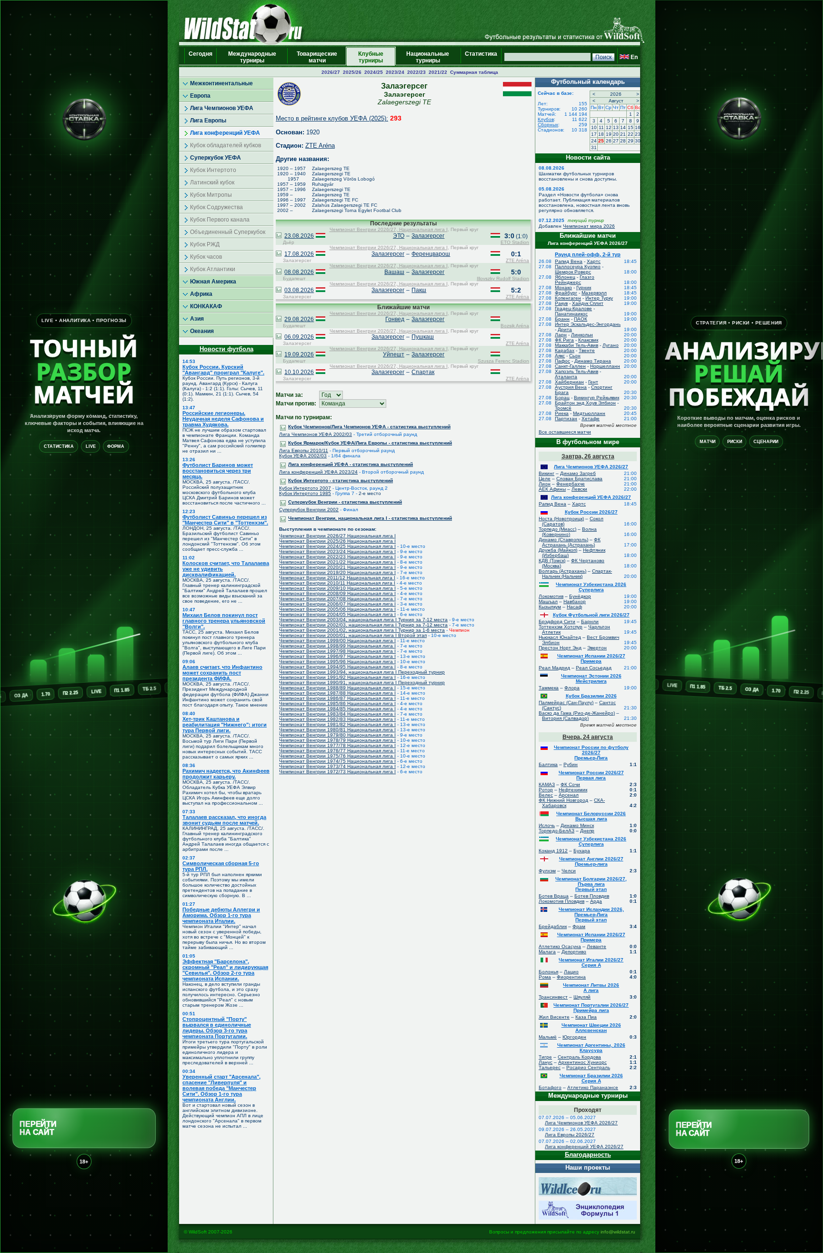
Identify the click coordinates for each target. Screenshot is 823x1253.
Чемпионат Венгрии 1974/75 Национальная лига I (337, 761)
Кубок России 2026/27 (591, 512)
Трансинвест (553, 997)
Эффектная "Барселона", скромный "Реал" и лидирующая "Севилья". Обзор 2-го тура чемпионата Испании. (225, 970)
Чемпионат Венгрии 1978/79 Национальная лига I (337, 740)
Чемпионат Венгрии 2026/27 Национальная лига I (337, 535)
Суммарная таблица (474, 72)
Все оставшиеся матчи (565, 432)
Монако (563, 287)
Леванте (596, 946)
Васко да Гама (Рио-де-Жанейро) (577, 713)
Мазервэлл (594, 292)
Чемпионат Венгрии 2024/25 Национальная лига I (337, 546)
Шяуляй (582, 997)
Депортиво (574, 951)
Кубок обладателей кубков (225, 145)
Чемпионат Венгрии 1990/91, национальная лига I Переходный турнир (362, 682)
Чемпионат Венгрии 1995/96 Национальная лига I (337, 661)
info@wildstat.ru (618, 1231)
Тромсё (563, 408)
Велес (546, 795)
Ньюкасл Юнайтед (560, 637)
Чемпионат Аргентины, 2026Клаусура (591, 1047)
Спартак (423, 372)
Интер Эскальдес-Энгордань (588, 324)
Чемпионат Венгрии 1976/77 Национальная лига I (337, 750)
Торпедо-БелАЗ (556, 830)
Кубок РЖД (205, 244)
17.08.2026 (299, 254)
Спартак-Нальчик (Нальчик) (577, 573)
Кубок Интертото (213, 170)
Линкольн (582, 334)
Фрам (578, 926)
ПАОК (580, 319)
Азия (197, 318)
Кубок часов (206, 256)
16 (638, 127)
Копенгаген (568, 298)
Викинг (546, 473)
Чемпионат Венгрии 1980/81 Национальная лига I (337, 729)
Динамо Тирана (592, 361)
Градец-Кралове (573, 308)
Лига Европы (208, 120)
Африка (201, 294)
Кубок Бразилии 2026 (591, 695)
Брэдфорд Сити (557, 621)
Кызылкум (550, 606)
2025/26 (352, 72)
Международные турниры (252, 57)
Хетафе (591, 418)
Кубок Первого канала (220, 219)
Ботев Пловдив (591, 896)
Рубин (570, 764)
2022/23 (416, 72)
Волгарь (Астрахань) (562, 571)
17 (594, 134)
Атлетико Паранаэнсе (592, 1087)
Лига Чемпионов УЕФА (221, 108)
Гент (593, 381)
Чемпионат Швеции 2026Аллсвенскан (591, 1027)
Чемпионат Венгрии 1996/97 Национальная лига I (337, 656)
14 (623, 127)
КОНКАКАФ (206, 306)
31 (594, 147)
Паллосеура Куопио (578, 266)
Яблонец (565, 277)
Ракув (561, 303)
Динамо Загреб (578, 473)
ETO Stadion (515, 242)
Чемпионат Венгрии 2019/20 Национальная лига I (337, 572)
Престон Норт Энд (560, 647)
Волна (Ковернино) (569, 531)
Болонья (548, 971)
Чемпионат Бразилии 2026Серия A (591, 1078)
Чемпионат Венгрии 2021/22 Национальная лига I (337, 562)
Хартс (594, 261)
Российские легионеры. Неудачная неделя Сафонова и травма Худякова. (223, 418)
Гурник (583, 287)
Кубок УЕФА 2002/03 (303, 455)
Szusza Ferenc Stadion (503, 361)
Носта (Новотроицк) (561, 518)
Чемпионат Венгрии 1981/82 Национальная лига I (337, 724)
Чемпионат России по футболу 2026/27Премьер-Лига (591, 752)
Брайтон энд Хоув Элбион (585, 402)
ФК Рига (564, 340)
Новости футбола (226, 349)
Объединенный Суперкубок (227, 232)
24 (594, 140)
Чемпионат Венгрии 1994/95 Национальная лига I (337, 666)
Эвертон (597, 647)
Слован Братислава (579, 478)
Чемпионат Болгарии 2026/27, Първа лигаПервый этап (591, 884)
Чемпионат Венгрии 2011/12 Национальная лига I (337, 577)
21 (623, 134)
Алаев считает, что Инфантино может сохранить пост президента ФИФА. (222, 672)
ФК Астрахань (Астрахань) (571, 542)
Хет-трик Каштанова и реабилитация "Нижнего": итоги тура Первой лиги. (224, 724)
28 (623, 140)
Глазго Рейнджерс (574, 279)
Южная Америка (213, 281)
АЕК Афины (552, 489)
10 (594, 127)
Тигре (545, 1057)
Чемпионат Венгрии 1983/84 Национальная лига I (337, 714)
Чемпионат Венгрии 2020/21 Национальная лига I (337, 567)
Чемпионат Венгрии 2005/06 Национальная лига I (337, 609)
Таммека (549, 687)
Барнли (590, 621)
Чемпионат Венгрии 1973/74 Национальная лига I (337, 766)
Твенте (587, 350)
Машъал (548, 601)
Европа (200, 95)
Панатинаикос (571, 313)
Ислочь (547, 825)
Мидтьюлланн (589, 413)
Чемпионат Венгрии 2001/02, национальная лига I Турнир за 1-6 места (362, 630)
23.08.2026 (299, 235)
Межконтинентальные (221, 83)
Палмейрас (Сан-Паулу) (566, 702)
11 (601, 127)
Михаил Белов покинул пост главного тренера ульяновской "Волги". (223, 620)
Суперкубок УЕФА (215, 157)
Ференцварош (431, 254)
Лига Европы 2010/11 (303, 450)
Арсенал (569, 795)
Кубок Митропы (211, 195)
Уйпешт (393, 354)
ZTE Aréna (320, 145)
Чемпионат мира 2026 (589, 226)
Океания (202, 331)
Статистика (481, 57)
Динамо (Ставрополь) (563, 539)
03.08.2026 (299, 290)
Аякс (560, 355)
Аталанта (566, 376)
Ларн (561, 334)
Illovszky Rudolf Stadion (503, 278)
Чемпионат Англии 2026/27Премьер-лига (591, 861)
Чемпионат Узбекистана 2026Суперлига (591, 587)
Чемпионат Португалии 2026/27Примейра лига (591, 1007)
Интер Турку (599, 298)
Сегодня (200, 57)
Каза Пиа (586, 1017)
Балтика (548, 764)
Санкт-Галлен (570, 366)
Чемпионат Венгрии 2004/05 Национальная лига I (337, 614)
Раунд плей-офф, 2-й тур (588, 254)
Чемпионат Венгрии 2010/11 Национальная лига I (337, 583)
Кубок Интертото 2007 (305, 488)
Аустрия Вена (571, 387)
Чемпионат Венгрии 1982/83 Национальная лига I (337, 719)
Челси (569, 870)
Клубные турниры (370, 57)
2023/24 (395, 72)
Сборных (548, 124)
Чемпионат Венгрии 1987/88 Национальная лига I (337, 693)
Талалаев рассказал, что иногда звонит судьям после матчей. (224, 820)
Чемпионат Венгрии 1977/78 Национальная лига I (337, 745)
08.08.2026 (299, 272)
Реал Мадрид (554, 667)
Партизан (566, 418)
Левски (579, 489)
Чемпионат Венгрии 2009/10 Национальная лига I (337, 588)
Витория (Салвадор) (565, 718)
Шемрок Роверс (573, 271)
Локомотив (551, 596)
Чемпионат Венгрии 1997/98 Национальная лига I (337, 651)
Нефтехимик (573, 789)
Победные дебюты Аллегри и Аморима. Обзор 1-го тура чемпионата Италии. (221, 915)
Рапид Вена (568, 261)
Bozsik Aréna (515, 325)
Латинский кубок (212, 182)
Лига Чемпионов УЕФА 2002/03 (315, 434)
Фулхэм (547, 870)
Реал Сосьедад (594, 667)
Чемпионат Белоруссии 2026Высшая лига (591, 816)
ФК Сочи (570, 784)
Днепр (587, 830)
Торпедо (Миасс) (557, 529)
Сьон (575, 355)
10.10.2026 (299, 372)
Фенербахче (570, 483)
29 (630, 140)
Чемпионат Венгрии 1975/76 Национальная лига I (337, 755)
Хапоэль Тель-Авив (576, 371)
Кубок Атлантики (212, 269)
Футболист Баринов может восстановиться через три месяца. (217, 470)
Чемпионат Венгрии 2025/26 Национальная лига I (337, 541)
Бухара (581, 850)
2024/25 (373, 72)
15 (630, 127)
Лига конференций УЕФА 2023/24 (318, 472)
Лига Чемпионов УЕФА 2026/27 (591, 466)
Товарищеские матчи (317, 57)
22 (630, 134)
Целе (545, 478)
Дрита (565, 329)
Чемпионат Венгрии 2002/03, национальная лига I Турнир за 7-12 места (363, 624)
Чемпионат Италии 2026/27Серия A (591, 962)
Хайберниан (569, 381)
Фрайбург (566, 292)
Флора (572, 687)
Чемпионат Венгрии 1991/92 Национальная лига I (337, 677)
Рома (545, 977)
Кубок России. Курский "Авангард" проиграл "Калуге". (223, 369)
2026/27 (330, 72)
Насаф (574, 606)
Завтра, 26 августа (588, 456)
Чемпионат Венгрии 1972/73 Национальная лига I (337, 771)
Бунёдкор (580, 596)
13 (616, 127)
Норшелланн (605, 366)
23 (638, 134)
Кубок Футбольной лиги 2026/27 (591, 614)
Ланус (545, 1062)
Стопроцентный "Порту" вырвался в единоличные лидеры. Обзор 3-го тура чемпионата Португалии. (216, 1027)
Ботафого (550, 1087)
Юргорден (574, 1037)
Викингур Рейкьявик (596, 397)
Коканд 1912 (553, 850)
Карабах (564, 350)
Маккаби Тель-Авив (576, 345)
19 (609, 134)
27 (616, 140)
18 (601, 134)
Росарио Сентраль (588, 1067)
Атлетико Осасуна (560, 946)
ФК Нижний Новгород (563, 800)
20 (616, 134)
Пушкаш (423, 336)
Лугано (610, 345)
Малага (547, 951)
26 (609, 140)
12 (609, 127)
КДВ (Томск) (552, 560)
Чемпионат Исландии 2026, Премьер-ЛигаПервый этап (591, 914)
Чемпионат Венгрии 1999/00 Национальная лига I (337, 640)
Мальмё (548, 1037)
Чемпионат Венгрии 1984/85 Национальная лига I (337, 708)
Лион (545, 483)
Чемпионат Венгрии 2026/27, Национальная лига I (389, 229)
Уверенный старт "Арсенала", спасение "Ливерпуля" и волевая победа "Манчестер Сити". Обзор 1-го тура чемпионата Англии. (221, 1088)
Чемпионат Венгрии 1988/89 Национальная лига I (337, 687)
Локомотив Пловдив (561, 901)
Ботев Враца (554, 896)
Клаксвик (588, 340)
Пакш (419, 290)
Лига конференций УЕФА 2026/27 (591, 497)
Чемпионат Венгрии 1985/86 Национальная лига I (337, 703)
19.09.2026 (299, 354)
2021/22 (438, 72)
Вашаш (394, 272)
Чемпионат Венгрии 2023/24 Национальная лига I (337, 551)
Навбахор (574, 601)
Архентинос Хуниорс (582, 1062)
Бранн (562, 319)
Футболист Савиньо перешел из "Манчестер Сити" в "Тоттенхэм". (225, 519)
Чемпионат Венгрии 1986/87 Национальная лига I (337, 698)
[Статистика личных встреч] (278, 236)
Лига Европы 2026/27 (569, 1134)
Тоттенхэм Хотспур (560, 626)
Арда (596, 901)
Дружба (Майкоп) (558, 550)
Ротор (546, 789)
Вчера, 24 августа (587, 737)
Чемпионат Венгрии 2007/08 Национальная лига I (337, 598)
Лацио (571, 971)
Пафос (562, 361)
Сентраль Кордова (579, 1057)
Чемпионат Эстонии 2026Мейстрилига (591, 678)
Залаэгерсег (428, 235)
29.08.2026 (299, 319)
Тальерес (550, 1067)
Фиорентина (571, 977)
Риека (562, 413)
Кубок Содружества (216, 207)
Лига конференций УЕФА (225, 133)
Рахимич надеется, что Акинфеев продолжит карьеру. (226, 773)
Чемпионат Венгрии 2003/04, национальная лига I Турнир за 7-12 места (363, 619)
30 (638, 140)
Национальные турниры (427, 57)
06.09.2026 (299, 336)
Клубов (546, 119)
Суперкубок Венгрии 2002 (309, 509)
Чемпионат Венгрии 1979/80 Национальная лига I (337, 735)
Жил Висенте (554, 1017)
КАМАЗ (547, 784)
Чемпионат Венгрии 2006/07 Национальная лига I (337, 603)
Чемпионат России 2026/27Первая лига (591, 775)
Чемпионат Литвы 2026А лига (591, 987)
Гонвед (394, 319)
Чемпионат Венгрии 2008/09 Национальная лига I (337, 593)
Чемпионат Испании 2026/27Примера (591, 658)
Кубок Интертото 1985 (305, 493)
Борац (562, 397)
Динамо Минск (577, 825)
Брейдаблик (553, 926)
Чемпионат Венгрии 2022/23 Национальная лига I (337, 556)
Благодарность (588, 1154)
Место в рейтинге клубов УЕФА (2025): (332, 118)
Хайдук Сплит (587, 303)
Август (616, 100)
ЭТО (398, 235)
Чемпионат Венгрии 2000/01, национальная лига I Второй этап (353, 635)
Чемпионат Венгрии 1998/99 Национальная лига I (337, 645)
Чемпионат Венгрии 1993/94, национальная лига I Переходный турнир (362, 672)
